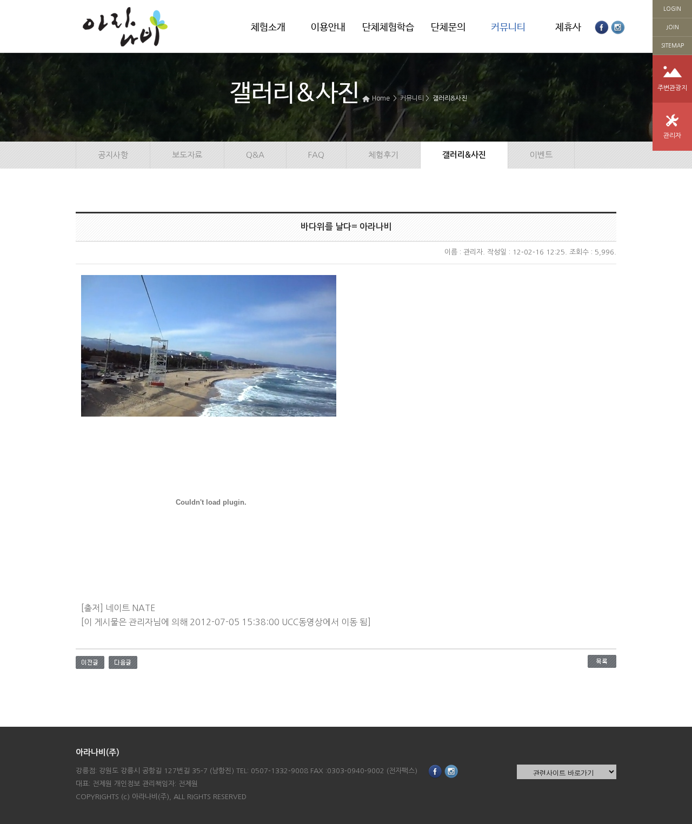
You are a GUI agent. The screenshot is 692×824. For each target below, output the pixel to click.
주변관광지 (672, 88)
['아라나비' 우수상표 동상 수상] (123, 661)
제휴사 (568, 27)
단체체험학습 (388, 27)
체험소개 (268, 27)
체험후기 (383, 155)
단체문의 (448, 27)
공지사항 (113, 155)
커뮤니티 (508, 27)
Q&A (255, 155)
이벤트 (541, 155)
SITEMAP (672, 45)
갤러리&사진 (449, 98)
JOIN (672, 27)
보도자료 (187, 155)
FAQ (316, 155)
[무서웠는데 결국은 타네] (90, 661)
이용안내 (328, 27)
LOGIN (672, 8)
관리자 (672, 135)
